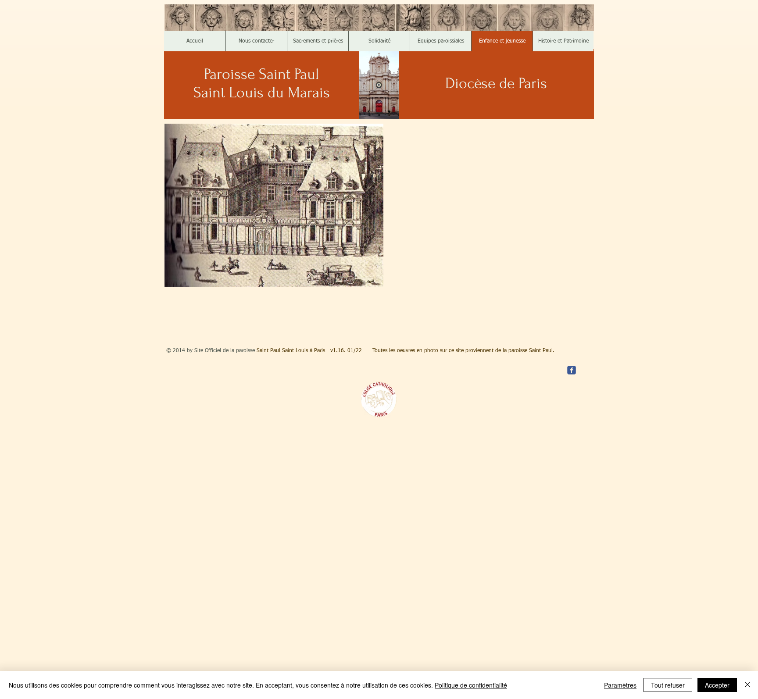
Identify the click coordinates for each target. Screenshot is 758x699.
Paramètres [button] (620, 685)
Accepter (717, 685)
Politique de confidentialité (471, 685)
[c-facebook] (571, 370)
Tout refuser (668, 685)
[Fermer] (747, 685)
